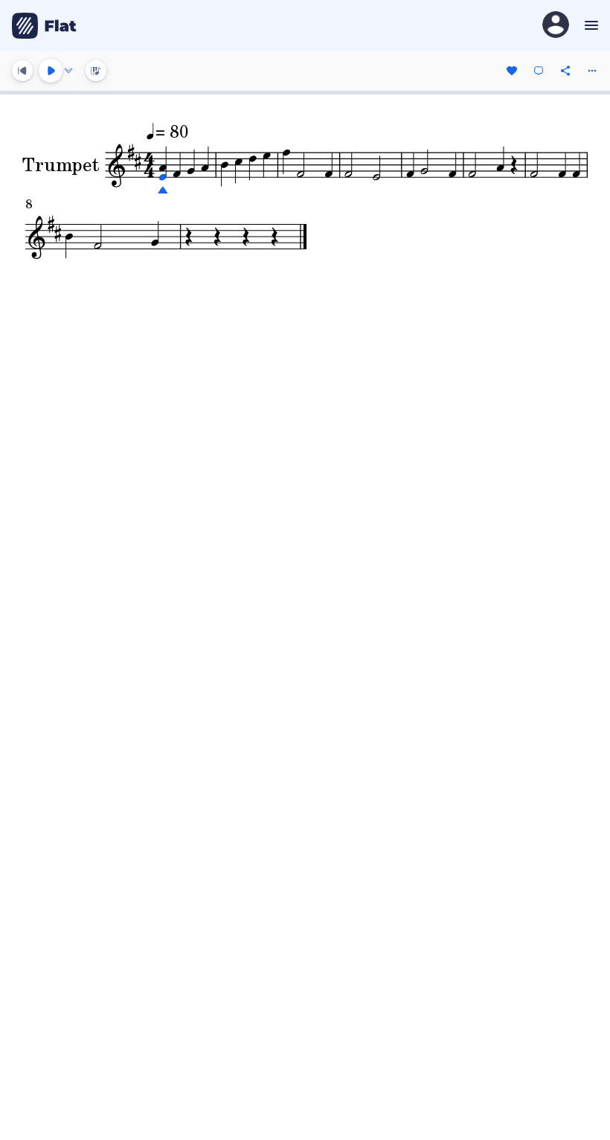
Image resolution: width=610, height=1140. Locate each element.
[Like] (511, 70)
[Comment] (538, 70)
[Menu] (589, 25)
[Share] (565, 71)
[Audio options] (68, 71)
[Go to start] (22, 70)
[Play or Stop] (50, 71)
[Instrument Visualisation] (96, 70)
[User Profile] (555, 25)
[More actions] (592, 71)
